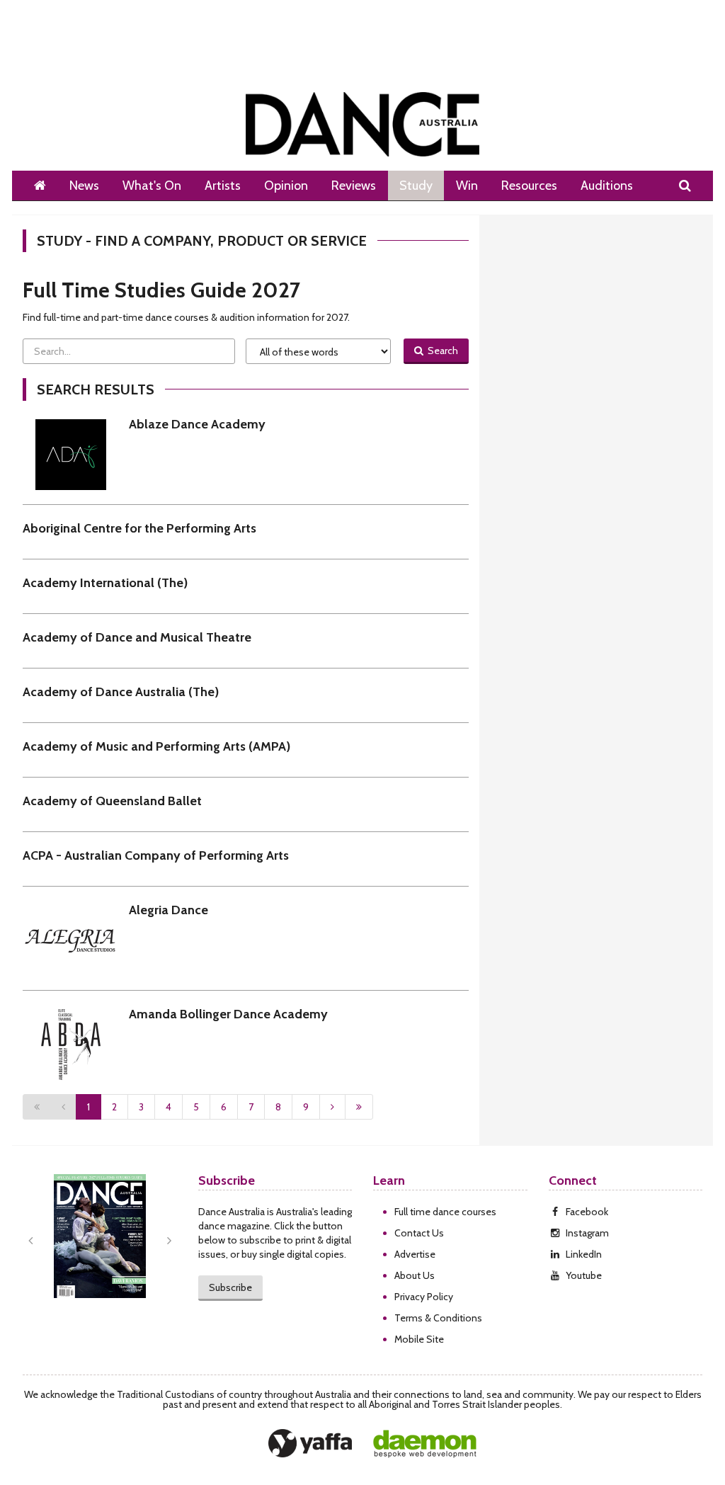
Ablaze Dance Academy (197, 424)
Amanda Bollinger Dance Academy (228, 1014)
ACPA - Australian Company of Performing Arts (156, 855)
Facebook (587, 1211)
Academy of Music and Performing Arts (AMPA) (156, 746)
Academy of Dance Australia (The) (121, 692)
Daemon (424, 1444)
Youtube (584, 1275)
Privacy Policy (423, 1296)
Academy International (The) (105, 583)
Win (467, 185)
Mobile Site (419, 1339)
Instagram (587, 1233)
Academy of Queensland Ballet (112, 801)
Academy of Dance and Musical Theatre (137, 637)
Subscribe (230, 1287)
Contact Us (419, 1233)
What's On (151, 185)
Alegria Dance (168, 910)
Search (440, 350)
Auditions (607, 185)
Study (416, 185)
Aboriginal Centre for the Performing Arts (139, 528)
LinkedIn (584, 1254)
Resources (529, 185)
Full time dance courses (445, 1211)
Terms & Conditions (438, 1318)
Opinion (286, 185)
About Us (414, 1275)
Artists (223, 185)
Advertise (414, 1254)
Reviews (353, 185)
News (84, 185)
